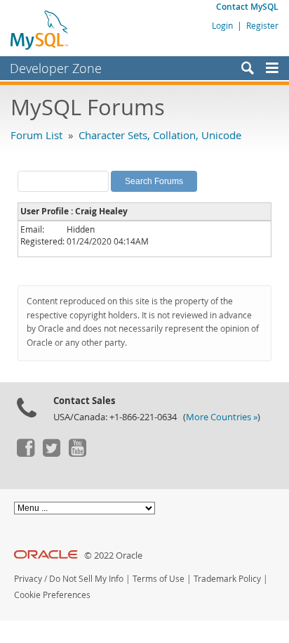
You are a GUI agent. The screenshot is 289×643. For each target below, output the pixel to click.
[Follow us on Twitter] (51, 453)
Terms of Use (158, 578)
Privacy (28, 578)
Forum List (36, 135)
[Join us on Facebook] (25, 453)
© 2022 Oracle (113, 555)
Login (222, 25)
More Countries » (221, 417)
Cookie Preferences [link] (52, 595)
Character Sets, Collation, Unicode (160, 135)
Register (262, 25)
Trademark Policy (227, 578)
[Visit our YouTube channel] (77, 453)
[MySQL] (40, 29)
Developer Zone (56, 68)
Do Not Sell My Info (86, 578)
